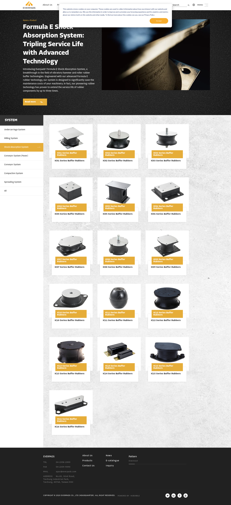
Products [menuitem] (87, 461)
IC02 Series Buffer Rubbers (118, 161)
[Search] (188, 5)
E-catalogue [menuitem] (112, 461)
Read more (30, 102)
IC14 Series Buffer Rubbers (118, 374)
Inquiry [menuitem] (110, 466)
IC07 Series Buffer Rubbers (69, 267)
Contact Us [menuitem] (88, 466)
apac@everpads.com (66, 472)
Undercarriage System (14, 130)
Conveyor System (12, 165)
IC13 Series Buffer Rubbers (69, 374)
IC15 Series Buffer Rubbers (166, 374)
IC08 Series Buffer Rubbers (118, 267)
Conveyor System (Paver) (16, 156)
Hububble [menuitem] (135, 496)
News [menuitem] (109, 456)
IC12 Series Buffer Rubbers (166, 320)
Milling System (11, 138)
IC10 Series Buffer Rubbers (69, 320)
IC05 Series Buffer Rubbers (118, 214)
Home (25, 20)
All (5, 191)
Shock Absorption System (16, 147)
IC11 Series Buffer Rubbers (118, 320)
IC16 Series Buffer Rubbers (69, 427)
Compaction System (13, 173)
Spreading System (12, 182)
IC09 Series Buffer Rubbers (166, 267)
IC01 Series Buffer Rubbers (69, 161)
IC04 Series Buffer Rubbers (69, 214)
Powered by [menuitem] (123, 496)
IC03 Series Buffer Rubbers (166, 161)
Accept (159, 21)
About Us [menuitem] (47, 5)
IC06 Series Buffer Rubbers (166, 214)
